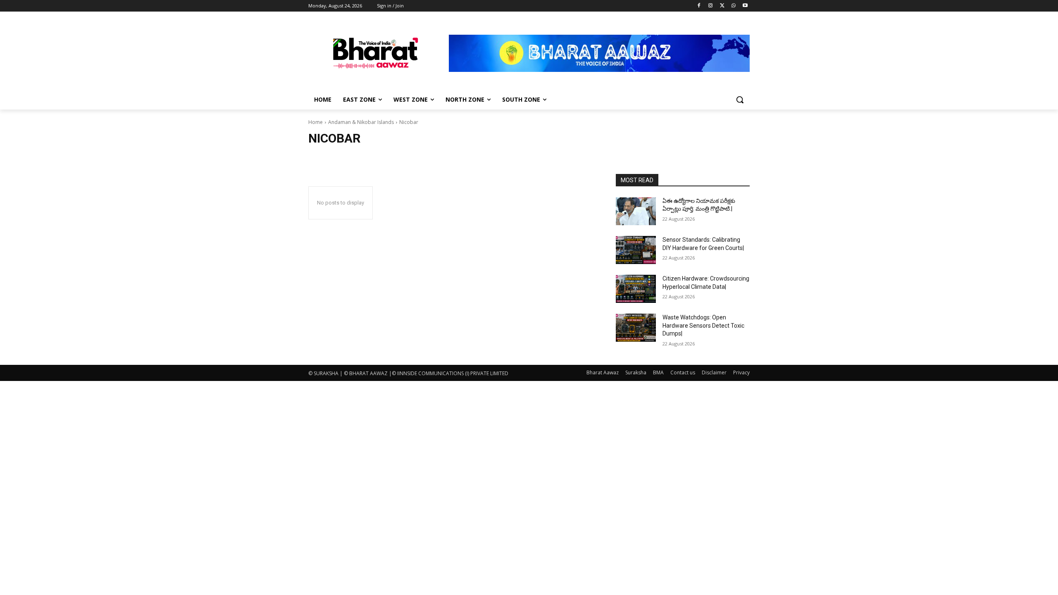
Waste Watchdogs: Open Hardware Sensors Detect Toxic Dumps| (703, 325)
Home (315, 122)
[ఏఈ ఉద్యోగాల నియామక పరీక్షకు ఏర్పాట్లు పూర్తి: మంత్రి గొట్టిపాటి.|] (636, 211)
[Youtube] (745, 6)
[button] (740, 99)
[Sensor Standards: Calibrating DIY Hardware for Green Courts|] (636, 250)
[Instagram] (710, 6)
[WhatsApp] (733, 6)
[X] (722, 6)
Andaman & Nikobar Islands (361, 122)
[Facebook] (699, 6)
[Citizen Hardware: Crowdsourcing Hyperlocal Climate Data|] (636, 289)
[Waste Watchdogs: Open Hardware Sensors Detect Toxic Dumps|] (636, 328)
